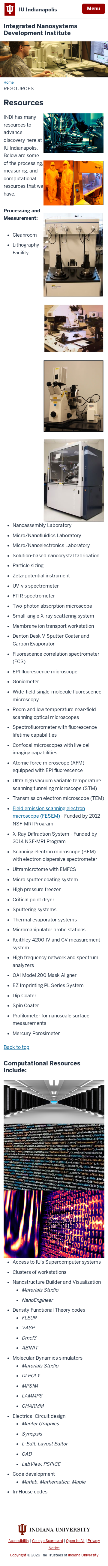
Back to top (16, 1047)
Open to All (75, 1540)
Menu (93, 8)
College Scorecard (47, 1540)
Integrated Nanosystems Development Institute (40, 30)
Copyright (18, 1555)
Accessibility (18, 1540)
